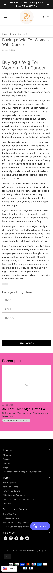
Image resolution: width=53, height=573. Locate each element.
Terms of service (10, 486)
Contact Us (8, 459)
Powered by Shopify (36, 550)
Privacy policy (9, 482)
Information (10, 450)
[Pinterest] (16, 538)
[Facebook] (5, 538)
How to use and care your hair (17, 526)
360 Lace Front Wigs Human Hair (24, 409)
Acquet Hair (20, 550)
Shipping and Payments (14, 495)
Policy (6, 477)
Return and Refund (11, 491)
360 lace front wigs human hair (16, 420)
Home (4, 34)
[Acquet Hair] (27, 17)
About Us (7, 455)
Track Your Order (10, 514)
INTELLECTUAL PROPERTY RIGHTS (18, 499)
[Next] (48, 4)
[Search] (43, 17)
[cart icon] (48, 17)
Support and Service (15, 509)
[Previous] (5, 4)
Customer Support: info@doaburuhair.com (22, 471)
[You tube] (27, 538)
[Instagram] (11, 538)
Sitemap (6, 463)
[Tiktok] (21, 538)
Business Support (11, 518)
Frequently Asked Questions (16, 522)
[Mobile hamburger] (5, 17)
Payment (7, 503)
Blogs (5, 467)
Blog (12, 34)
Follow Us (9, 532)
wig (5, 284)
